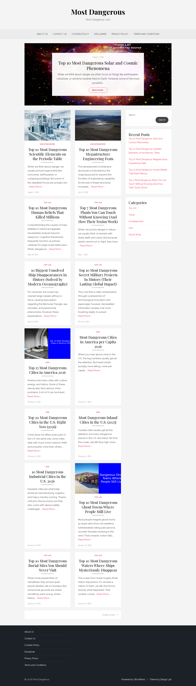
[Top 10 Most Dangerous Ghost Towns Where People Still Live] (98, 478)
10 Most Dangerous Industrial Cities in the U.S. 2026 (47, 476)
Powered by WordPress (133, 679)
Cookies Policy (80, 34)
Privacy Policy (120, 34)
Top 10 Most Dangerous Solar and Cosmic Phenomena (98, 65)
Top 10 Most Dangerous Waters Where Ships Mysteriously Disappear (98, 565)
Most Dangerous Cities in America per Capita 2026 (98, 342)
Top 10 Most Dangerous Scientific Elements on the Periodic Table (47, 154)
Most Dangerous (98, 11)
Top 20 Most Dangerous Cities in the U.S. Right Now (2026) (47, 422)
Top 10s (47, 202)
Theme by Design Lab (160, 679)
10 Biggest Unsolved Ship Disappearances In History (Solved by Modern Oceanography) (47, 277)
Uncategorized (47, 144)
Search (132, 115)
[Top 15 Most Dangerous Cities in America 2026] (47, 343)
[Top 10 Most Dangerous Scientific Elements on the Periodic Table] (47, 125)
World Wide (135, 234)
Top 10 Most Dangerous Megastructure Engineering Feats (98, 154)
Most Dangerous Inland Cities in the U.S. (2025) (98, 420)
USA (47, 362)
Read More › (98, 90)
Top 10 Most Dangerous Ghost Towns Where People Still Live (98, 507)
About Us (42, 34)
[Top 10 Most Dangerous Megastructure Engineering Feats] (98, 125)
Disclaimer (100, 34)
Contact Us (59, 34)
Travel (132, 215)
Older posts (108, 614)
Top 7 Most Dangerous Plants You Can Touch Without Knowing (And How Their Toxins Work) (98, 214)
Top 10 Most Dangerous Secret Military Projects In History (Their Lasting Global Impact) (98, 277)
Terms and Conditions (146, 34)
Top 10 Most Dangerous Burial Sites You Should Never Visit (47, 565)
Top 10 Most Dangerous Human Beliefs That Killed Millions (47, 212)
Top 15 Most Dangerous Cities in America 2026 (47, 370)
